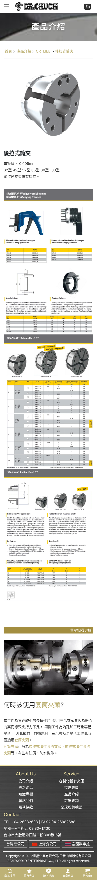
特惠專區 (71, 787)
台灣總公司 (15, 844)
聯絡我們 (25, 800)
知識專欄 (25, 794)
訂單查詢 (71, 800)
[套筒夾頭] (48, 667)
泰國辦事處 (80, 844)
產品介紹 (24, 51)
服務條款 (25, 807)
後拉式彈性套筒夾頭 (45, 746)
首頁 (8, 51)
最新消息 (25, 787)
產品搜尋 (9, 876)
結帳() (87, 876)
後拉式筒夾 (64, 51)
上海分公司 (47, 844)
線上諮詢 (48, 876)
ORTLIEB (43, 51)
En (87, 6)
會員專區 (67, 876)
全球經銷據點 (71, 807)
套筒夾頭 (47, 705)
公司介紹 (25, 781)
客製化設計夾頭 (71, 781)
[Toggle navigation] (6, 6)
